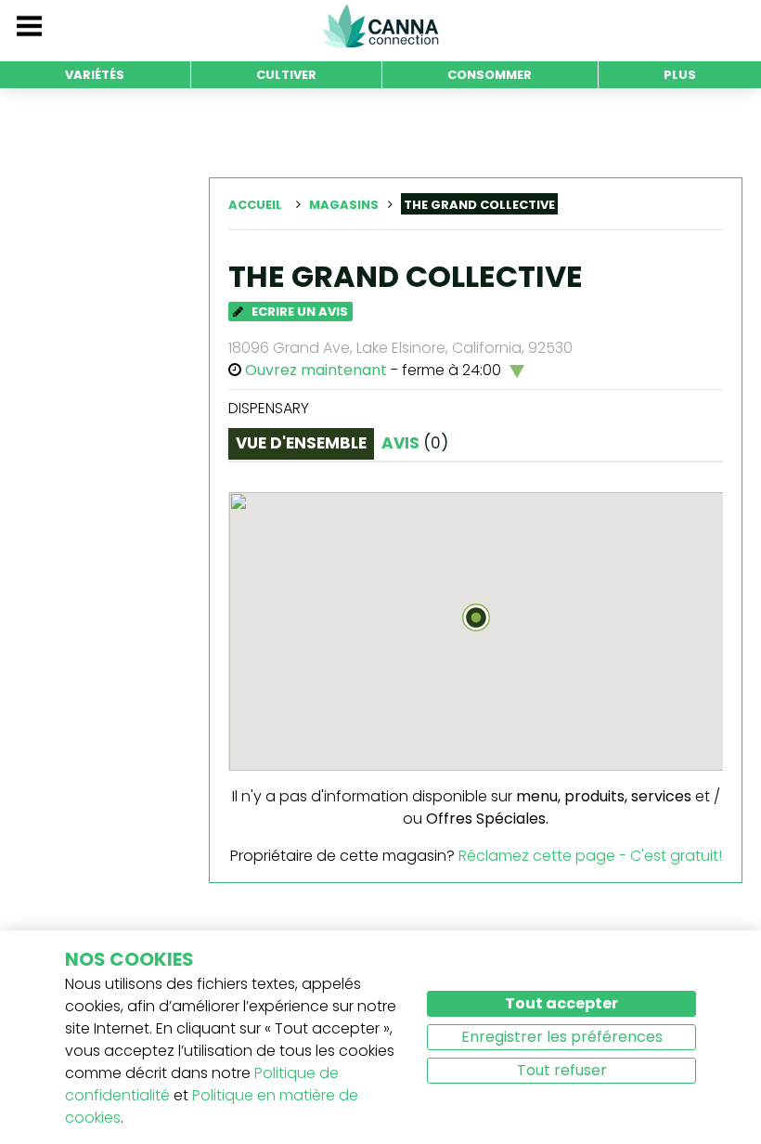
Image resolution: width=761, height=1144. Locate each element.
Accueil (255, 205)
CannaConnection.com (380, 26)
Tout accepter (561, 1003)
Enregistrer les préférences (562, 1036)
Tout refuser (562, 1070)
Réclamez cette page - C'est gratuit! (590, 855)
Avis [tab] (414, 443)
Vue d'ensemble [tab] (301, 443)
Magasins (344, 205)
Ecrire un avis (298, 311)
